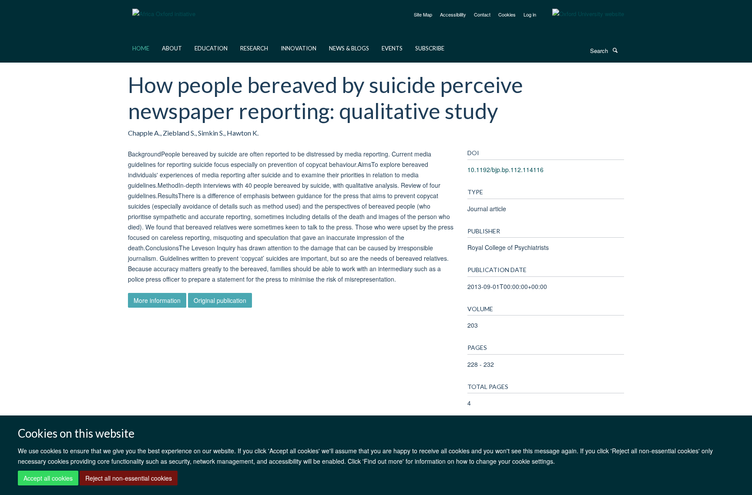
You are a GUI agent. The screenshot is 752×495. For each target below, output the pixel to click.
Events (392, 48)
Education (211, 48)
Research (254, 48)
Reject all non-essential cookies (128, 478)
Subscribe (429, 48)
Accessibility (453, 14)
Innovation (298, 48)
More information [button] (157, 300)
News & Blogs (349, 48)
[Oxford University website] (581, 14)
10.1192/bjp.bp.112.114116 (505, 169)
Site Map (423, 14)
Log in (530, 14)
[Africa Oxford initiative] (163, 8)
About (172, 48)
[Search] (615, 50)
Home (140, 48)
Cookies (507, 14)
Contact (482, 14)
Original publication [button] (220, 300)
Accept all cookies (48, 478)
